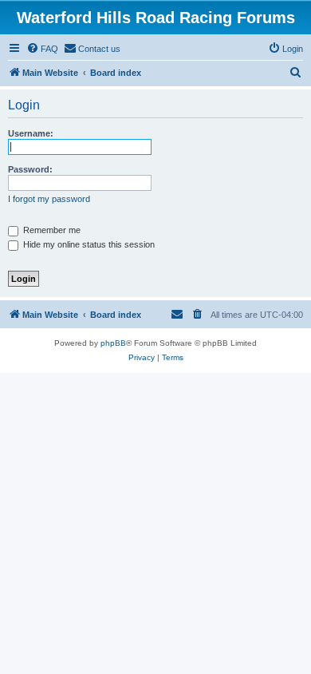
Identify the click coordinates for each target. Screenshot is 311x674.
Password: (30, 169)
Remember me (51, 230)
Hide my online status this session (88, 244)
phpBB (113, 343)
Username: (30, 133)
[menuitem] (42, 48)
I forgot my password (49, 199)
